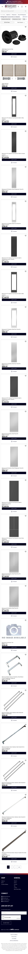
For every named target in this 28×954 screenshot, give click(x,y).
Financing (15, 884)
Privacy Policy (14, 936)
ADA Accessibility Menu (14, 940)
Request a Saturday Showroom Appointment (15, 2)
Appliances (8, 14)
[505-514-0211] (22, 6)
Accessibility (14, 938)
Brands (2, 882)
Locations (15, 887)
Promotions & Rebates (4, 884)
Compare (15, 56)
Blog (14, 885)
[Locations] (18, 6)
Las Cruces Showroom (6, 899)
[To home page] (11, 7)
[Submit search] (25, 11)
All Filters (8, 22)
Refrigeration (14, 14)
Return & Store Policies (17, 889)
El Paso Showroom (5, 898)
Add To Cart (14, 53)
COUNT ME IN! (6, 922)
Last (19, 867)
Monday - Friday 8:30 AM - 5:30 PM (14, 1)
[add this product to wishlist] (25, 26)
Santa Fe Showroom (5, 901)
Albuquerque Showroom (6, 896)
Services (15, 882)
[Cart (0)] (25, 6)
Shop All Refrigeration (22, 14)
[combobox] (20, 22)
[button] (2, 6)
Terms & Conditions (14, 934)
